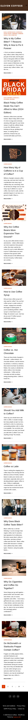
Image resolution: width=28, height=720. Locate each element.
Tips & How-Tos (12, 35)
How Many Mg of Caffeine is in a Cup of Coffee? (13, 170)
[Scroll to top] (24, 717)
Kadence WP (17, 717)
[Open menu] (26, 5)
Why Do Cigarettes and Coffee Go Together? (13, 585)
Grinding (14, 33)
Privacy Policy (21, 706)
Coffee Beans (8, 223)
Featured (6, 99)
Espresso (19, 32)
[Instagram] (18, 696)
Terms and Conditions (9, 706)
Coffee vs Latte (11, 466)
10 (19, 686)
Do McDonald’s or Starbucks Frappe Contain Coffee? (12, 646)
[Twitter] (14, 696)
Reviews (12, 99)
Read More (8, 73)
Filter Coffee (7, 33)
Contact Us (21, 709)
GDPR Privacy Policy (10, 709)
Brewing (9, 97)
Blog (5, 32)
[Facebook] (10, 696)
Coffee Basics (11, 32)
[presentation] (14, 21)
